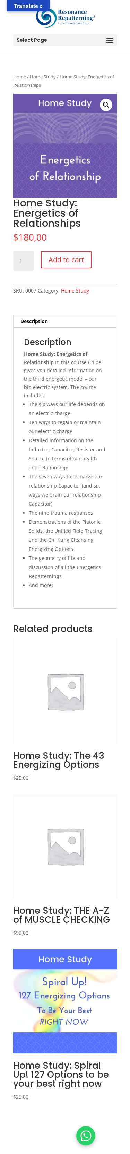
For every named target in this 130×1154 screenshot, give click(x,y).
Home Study (43, 76)
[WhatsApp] (85, 1135)
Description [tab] (34, 321)
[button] (106, 105)
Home (19, 76)
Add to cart (66, 259)
